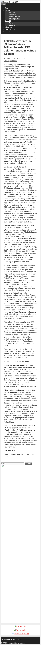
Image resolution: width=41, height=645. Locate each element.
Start (7, 8)
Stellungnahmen (14, 19)
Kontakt (8, 31)
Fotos (11, 23)
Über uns (8, 27)
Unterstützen (10, 29)
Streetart (12, 25)
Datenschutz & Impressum (11, 639)
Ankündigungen (14, 16)
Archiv (7, 10)
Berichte (12, 12)
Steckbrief (12, 14)
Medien (8, 21)
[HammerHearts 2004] (10, 2)
